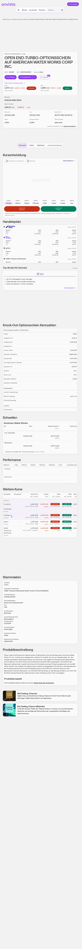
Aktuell (24, 10)
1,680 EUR (67, 504)
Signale (45, 77)
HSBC (41, 72)
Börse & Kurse (7, 19)
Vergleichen (26, 77)
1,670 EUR (55, 504)
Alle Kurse (40, 145)
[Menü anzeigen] (18, 10)
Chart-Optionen (68, 161)
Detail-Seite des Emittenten (44, 683)
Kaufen (67, 88)
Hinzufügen (10, 77)
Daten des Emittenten (70, 126)
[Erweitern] (34, 77)
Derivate (14, 19)
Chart (32, 145)
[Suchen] (62, 10)
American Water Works (12, 100)
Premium (42, 10)
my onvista (33, 10)
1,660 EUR (55, 515)
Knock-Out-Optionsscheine (24, 19)
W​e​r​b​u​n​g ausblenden (47, 35)
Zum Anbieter (69, 288)
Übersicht (22, 145)
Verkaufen (31, 88)
